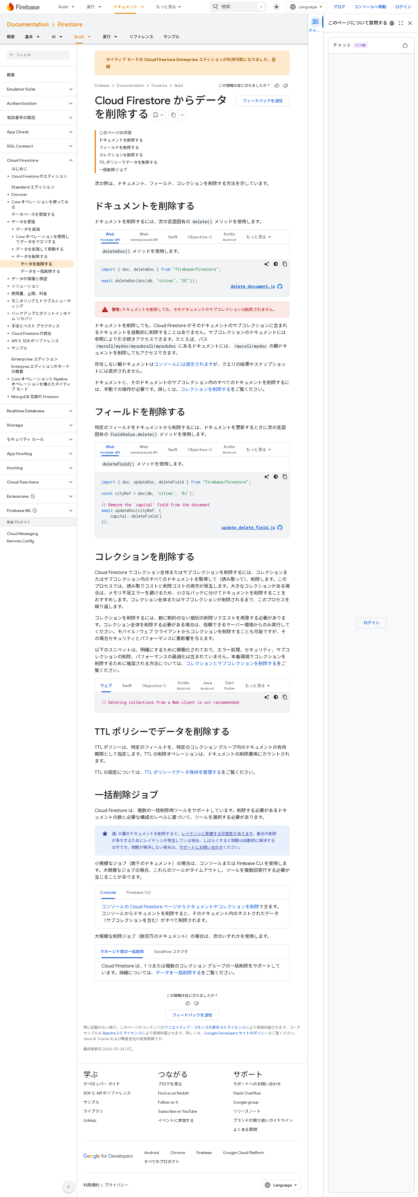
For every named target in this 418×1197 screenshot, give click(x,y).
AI (54, 36)
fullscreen (401, 23)
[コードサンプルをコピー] (284, 263)
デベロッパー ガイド (101, 1084)
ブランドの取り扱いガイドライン (263, 1120)
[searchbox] (38, 55)
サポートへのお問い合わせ (257, 1084)
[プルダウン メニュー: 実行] (101, 7)
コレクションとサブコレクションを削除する (231, 664)
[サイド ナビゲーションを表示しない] (68, 1186)
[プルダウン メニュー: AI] (62, 37)
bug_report (391, 23)
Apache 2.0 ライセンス (122, 1033)
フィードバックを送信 (263, 100)
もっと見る (166, 6)
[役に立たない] (285, 85)
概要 (11, 36)
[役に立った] (277, 85)
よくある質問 (245, 1129)
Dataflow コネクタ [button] (171, 951)
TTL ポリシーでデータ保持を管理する (182, 772)
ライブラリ (93, 1111)
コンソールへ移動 (370, 6)
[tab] (110, 236)
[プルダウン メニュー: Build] (75, 7)
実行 (91, 6)
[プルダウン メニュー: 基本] (40, 37)
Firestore (70, 24)
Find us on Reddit (173, 1093)
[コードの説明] (266, 263)
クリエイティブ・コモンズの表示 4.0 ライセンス (204, 1027)
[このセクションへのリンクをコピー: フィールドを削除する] (191, 412)
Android (151, 1152)
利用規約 (91, 1185)
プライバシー (117, 1185)
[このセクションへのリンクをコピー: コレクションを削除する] (200, 557)
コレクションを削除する (206, 389)
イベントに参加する (176, 1120)
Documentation (28, 24)
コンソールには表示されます (183, 364)
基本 (29, 36)
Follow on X (168, 1102)
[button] (33, 89)
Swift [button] (172, 236)
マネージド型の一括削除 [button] (122, 951)
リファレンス (141, 36)
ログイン (403, 6)
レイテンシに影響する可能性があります (217, 833)
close (410, 23)
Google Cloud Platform (243, 1152)
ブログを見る (170, 1084)
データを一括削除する (178, 973)
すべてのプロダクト (161, 1161)
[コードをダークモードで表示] (275, 263)
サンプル (171, 36)
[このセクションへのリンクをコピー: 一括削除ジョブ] (164, 795)
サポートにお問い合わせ (201, 847)
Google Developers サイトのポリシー (236, 1033)
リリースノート (247, 1111)
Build (63, 6)
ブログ (339, 6)
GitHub (89, 1120)
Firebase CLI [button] (139, 892)
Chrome (177, 1152)
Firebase (102, 85)
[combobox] (238, 7)
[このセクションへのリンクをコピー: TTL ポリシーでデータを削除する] (235, 732)
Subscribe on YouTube (177, 1111)
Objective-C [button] (200, 236)
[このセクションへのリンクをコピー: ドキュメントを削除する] (200, 207)
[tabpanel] (192, 272)
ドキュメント (125, 6)
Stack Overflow (247, 1093)
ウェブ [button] (106, 685)
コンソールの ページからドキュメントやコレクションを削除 (180, 907)
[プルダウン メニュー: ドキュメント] (144, 7)
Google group (245, 1102)
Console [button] (108, 892)
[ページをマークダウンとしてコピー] (173, 115)
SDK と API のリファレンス (107, 1093)
